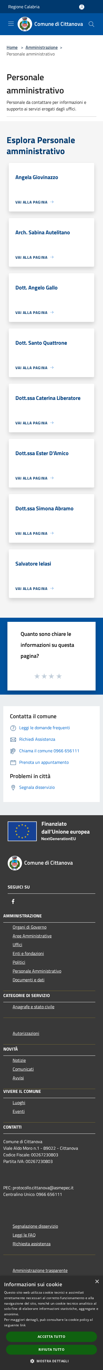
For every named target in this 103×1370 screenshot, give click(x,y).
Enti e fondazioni (28, 953)
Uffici (17, 944)
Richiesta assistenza (32, 1243)
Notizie (19, 1060)
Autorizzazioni (26, 1033)
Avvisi (18, 1077)
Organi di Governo (29, 927)
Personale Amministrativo (37, 971)
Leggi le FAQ (24, 1235)
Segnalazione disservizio (35, 1226)
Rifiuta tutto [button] (51, 1349)
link (23, 1325)
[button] (51, 1361)
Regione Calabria (24, 6)
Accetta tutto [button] (51, 1336)
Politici (19, 962)
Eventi (19, 1111)
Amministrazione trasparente (40, 1270)
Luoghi (19, 1102)
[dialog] (51, 1323)
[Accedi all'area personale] (81, 7)
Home (12, 47)
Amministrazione (42, 47)
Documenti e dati (28, 979)
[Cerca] (91, 24)
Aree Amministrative (32, 935)
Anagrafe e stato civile (33, 1006)
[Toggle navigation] (11, 23)
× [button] (97, 1282)
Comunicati (23, 1069)
